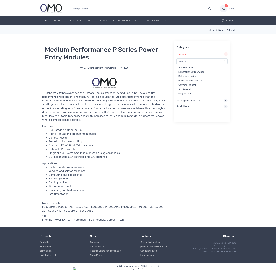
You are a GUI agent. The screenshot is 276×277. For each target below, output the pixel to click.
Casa (46, 20)
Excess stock (147, 255)
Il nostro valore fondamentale (105, 251)
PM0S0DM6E (145, 206)
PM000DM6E (128, 206)
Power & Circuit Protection (70, 219)
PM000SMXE (112, 206)
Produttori (76, 20)
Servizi (103, 20)
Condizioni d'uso (148, 251)
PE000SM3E (97, 206)
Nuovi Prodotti (97, 255)
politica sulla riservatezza (153, 246)
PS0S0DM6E (54, 210)
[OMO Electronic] (51, 8)
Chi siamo (95, 242)
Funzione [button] (181, 54)
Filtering (47, 219)
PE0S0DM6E (81, 206)
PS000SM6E (70, 210)
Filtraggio (231, 30)
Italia (228, 20)
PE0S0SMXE (65, 206)
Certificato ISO (97, 246)
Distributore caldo (49, 255)
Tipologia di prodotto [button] (188, 100)
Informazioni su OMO (125, 20)
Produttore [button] (182, 106)
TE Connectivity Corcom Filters (105, 219)
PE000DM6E (49, 206)
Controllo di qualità (150, 242)
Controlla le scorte (155, 20)
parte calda (46, 251)
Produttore (45, 246)
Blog (91, 20)
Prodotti (59, 20)
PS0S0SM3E (85, 210)
